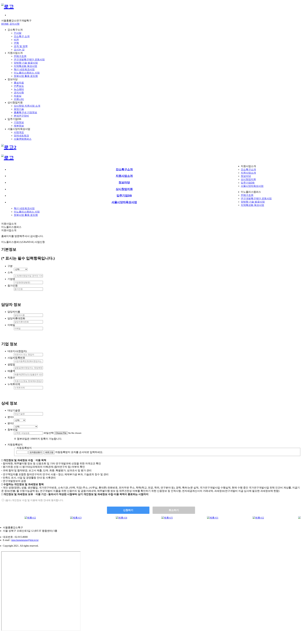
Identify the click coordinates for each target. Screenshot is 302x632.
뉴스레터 (19, 89)
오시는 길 (19, 49)
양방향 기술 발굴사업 (26, 62)
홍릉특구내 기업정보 (25, 112)
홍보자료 (19, 82)
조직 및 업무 (21, 46)
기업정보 (19, 122)
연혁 (16, 43)
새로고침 (49, 452)
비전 (16, 39)
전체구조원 (20, 56)
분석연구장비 (21, 115)
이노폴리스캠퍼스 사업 (27, 72)
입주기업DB (247, 182)
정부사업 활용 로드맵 (26, 76)
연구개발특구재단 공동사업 (29, 59)
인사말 (17, 33)
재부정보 (19, 125)
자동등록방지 (24, 448)
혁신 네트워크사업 (24, 69)
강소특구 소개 (22, 36)
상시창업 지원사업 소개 (27, 105)
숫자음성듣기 (36, 452)
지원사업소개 (248, 172)
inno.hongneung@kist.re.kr (25, 540)
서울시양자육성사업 (252, 186)
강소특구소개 (248, 169)
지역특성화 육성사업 (25, 66)
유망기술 (19, 109)
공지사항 (14, 24)
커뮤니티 (19, 99)
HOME (5, 24)
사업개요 (19, 132)
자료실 (17, 96)
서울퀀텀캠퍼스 (22, 139)
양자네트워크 (21, 135)
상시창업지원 (248, 179)
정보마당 (246, 176)
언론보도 (19, 86)
